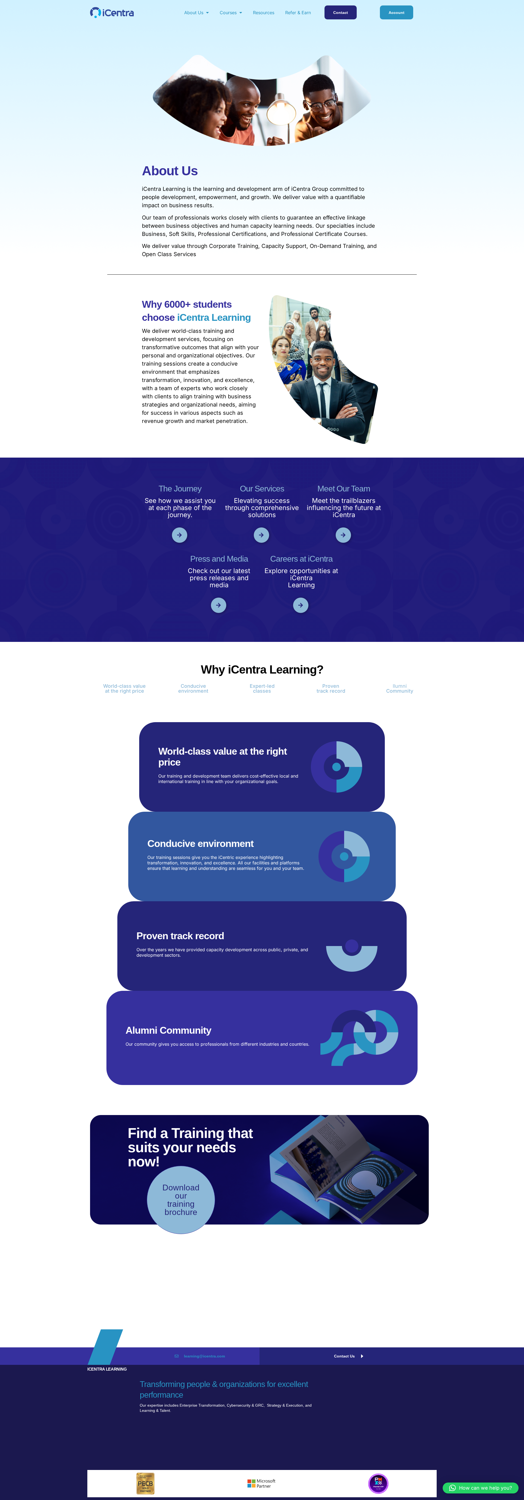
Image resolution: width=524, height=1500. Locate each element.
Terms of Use (308, 1447)
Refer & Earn (298, 12)
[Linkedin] (409, 1453)
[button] (481, 1488)
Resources (263, 12)
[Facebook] (433, 1453)
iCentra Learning (107, 1369)
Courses (228, 12)
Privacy (303, 1439)
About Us (193, 12)
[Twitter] (421, 1453)
